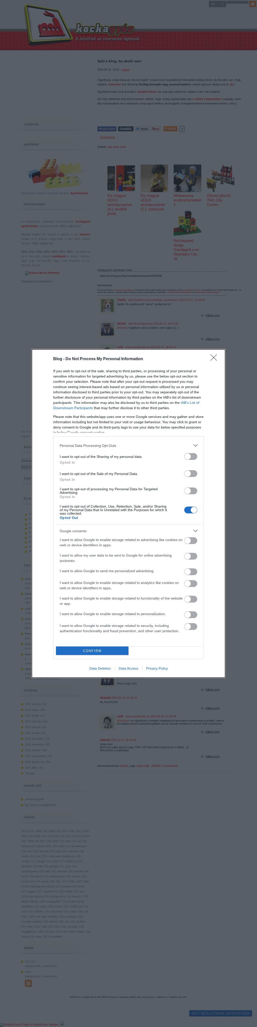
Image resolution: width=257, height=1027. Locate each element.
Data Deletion (100, 668)
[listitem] (128, 445)
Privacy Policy (157, 668)
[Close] (215, 359)
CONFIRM (92, 651)
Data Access (128, 668)
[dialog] (128, 513)
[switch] (190, 456)
